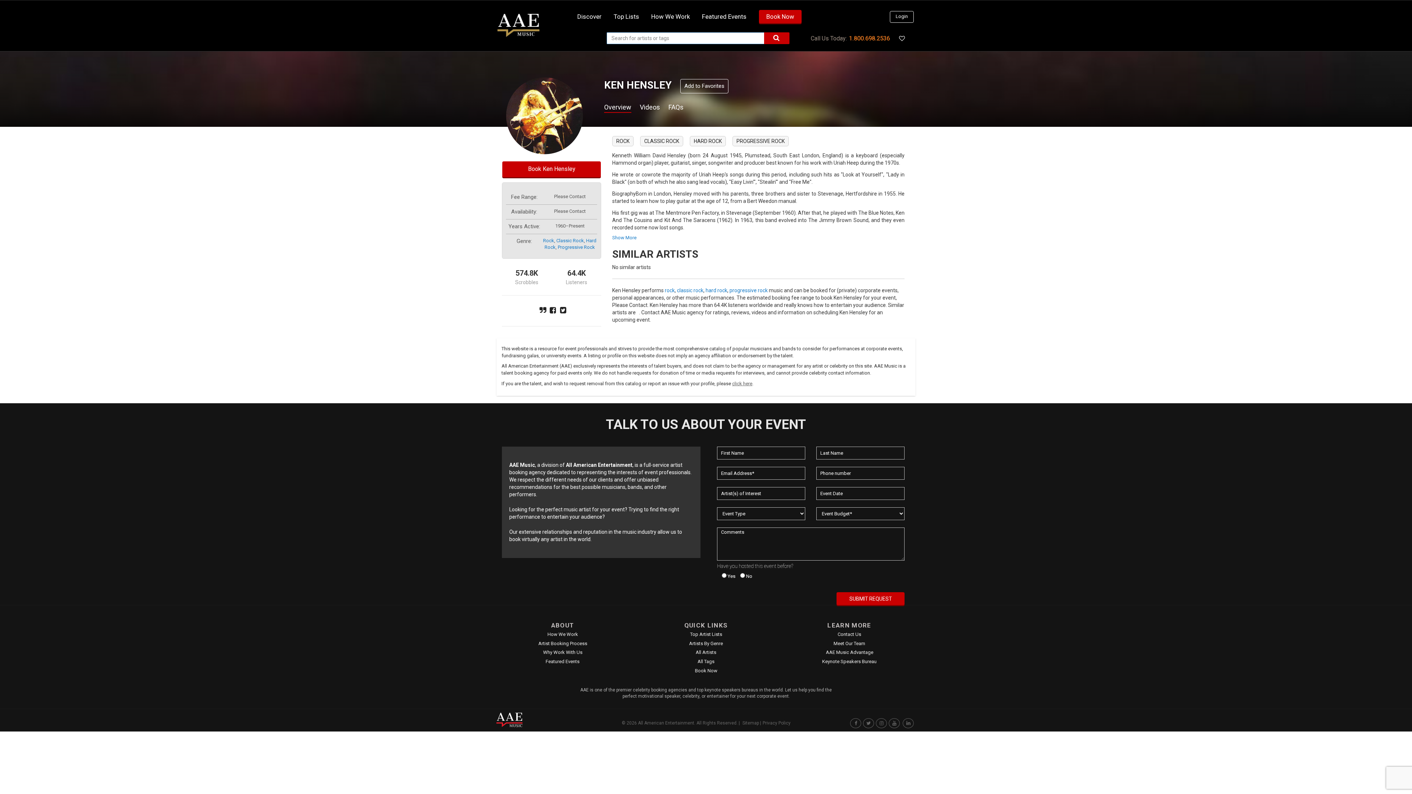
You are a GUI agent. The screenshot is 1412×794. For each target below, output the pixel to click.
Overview (617, 107)
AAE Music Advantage (849, 652)
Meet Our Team (849, 643)
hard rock (708, 141)
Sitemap (750, 723)
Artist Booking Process (562, 643)
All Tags (706, 661)
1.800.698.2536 (869, 38)
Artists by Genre (706, 643)
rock (548, 240)
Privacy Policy (777, 723)
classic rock (570, 240)
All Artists (706, 652)
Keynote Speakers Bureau (849, 661)
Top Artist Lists (706, 634)
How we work (670, 16)
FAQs (676, 107)
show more (624, 237)
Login (902, 16)
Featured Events (724, 16)
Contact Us (849, 634)
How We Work (563, 634)
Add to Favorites (704, 86)
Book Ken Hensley (551, 168)
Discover (589, 16)
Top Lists (626, 16)
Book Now (780, 16)
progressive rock (576, 247)
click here (742, 383)
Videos (650, 107)
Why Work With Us (562, 652)
